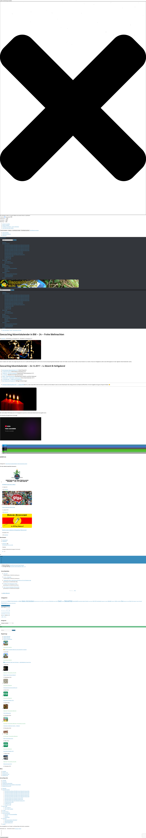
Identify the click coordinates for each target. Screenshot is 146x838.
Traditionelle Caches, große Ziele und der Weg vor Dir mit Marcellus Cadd (17, 580)
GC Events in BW (8, 258)
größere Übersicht (6, 593)
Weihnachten (14, 603)
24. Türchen (4, 375)
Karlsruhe (113, 601)
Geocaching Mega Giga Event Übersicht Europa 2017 (15, 254)
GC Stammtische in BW (9, 256)
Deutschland (47, 601)
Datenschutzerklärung (6, 234)
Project (130, 601)
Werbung (6, 269)
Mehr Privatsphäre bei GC (8, 738)
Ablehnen (9, 230)
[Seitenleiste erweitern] (0, 554)
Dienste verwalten (5, 225)
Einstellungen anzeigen (16, 230)
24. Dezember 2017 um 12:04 (7, 545)
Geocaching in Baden (81, 601)
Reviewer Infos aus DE (6, 786)
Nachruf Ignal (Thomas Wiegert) (9, 675)
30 (8, 615)
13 (4, 612)
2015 (2, 601)
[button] (73, 108)
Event (11, 330)
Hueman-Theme (18, 828)
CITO (42, 601)
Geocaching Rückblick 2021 (8, 751)
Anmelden (4, 771)
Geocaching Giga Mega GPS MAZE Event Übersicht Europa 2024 (17, 245)
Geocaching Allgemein (7, 685)
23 (8, 613)
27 (4, 615)
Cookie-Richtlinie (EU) (9, 276)
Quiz (132, 601)
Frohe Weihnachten (7, 713)
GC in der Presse (5, 265)
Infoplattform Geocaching (7, 783)
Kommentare (5, 540)
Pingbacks (4, 541)
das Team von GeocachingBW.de (11, 268)
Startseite (4, 242)
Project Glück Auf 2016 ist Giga (8, 507)
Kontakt (3, 278)
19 (3, 613)
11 (1, 612)
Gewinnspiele (7, 271)
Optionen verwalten (6, 224)
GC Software (5, 736)
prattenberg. (4, 543)
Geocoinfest (90, 601)
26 (3, 615)
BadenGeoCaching (37, 601)
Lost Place (119, 601)
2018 (7, 601)
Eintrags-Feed (5, 772)
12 (3, 612)
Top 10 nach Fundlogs (9, 263)
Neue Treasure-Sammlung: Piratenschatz (11, 587)
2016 (3, 601)
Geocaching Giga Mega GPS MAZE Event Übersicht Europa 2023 (17, 246)
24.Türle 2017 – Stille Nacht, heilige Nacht (11, 378)
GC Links (3, 264)
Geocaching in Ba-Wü (17, 330)
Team (8, 603)
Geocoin (86, 601)
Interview (106, 601)
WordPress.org (5, 775)
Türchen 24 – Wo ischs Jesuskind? (9, 373)
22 (6, 613)
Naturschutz (125, 601)
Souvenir (140, 601)
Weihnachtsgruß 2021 (7, 764)
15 (6, 612)
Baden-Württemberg (19, 463)
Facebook (63, 601)
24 (9, 613)
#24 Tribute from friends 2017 (9, 381)
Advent (7, 463)
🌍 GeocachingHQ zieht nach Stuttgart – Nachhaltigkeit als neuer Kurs (17, 662)
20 (4, 613)
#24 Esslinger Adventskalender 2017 (10, 370)
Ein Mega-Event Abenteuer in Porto (10, 583)
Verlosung (10, 603)
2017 (5, 601)
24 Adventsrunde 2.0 (6, 371)
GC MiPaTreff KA (8, 257)
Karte (116, 601)
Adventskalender (11, 463)
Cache (41, 601)
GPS (95, 601)
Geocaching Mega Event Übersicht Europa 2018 (14, 253)
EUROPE (56, 601)
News (128, 601)
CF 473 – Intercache (7, 577)
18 (1, 613)
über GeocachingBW (6, 267)
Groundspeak (98, 601)
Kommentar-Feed (5, 774)
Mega (122, 601)
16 (8, 612)
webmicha (3, 338)
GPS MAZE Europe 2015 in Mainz (8, 484)
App (18, 601)
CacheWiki (4, 780)
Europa (54, 601)
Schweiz (137, 601)
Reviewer (135, 601)
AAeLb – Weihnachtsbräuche (8, 376)
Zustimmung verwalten (4, 837)
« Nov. (2, 616)
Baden (20, 601)
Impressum (4, 235)
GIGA (94, 601)
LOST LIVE (5, 573)
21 (5, 613)
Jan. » (5, 616)
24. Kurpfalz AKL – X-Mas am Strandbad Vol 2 (12, 379)
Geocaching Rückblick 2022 (8, 700)
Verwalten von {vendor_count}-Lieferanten (10, 226)
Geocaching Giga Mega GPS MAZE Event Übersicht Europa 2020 (17, 250)
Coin (44, 601)
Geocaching (25, 463)
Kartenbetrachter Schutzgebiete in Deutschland (11, 784)
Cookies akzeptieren (3, 230)
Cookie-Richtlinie (5, 232)
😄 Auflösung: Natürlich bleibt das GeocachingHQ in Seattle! (15, 649)
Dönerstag (51, 601)
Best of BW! (4, 260)
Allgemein (5, 672)
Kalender (110, 601)
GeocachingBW (3, 237)
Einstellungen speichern (25, 230)
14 (5, 612)
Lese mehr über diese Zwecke (8, 228)
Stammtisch (4, 603)
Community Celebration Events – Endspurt (11, 725)
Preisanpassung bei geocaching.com (10, 687)
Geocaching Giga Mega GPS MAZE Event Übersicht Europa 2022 (17, 247)
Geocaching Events (6, 243)
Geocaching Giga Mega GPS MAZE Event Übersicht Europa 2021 (17, 249)
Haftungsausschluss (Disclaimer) (11, 274)
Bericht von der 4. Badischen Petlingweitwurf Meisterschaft (14, 530)
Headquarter (103, 601)
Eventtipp (5, 723)
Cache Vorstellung (5, 330)
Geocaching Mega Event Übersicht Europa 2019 (14, 252)
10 (9, 610)
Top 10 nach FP (8, 261)
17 (9, 612)
